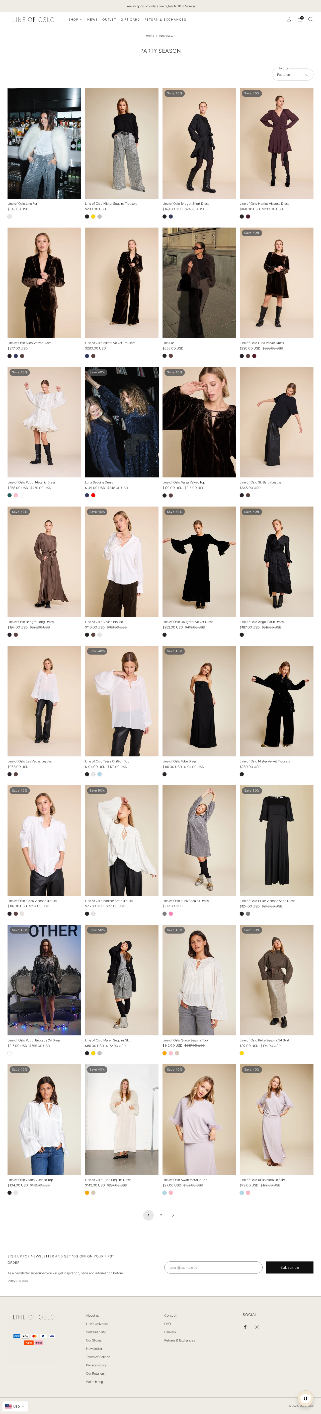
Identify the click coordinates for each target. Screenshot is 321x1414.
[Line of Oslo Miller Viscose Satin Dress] (276, 840)
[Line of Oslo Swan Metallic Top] (199, 1119)
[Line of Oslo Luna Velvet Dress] (276, 283)
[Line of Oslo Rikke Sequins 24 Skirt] (276, 980)
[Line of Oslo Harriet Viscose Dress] (276, 143)
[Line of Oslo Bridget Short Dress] (199, 143)
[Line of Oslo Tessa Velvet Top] (199, 422)
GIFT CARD (130, 19)
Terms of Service (98, 1357)
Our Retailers (95, 1373)
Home (150, 35)
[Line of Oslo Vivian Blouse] (122, 562)
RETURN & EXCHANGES (165, 19)
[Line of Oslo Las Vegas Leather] (44, 701)
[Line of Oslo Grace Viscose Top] (44, 1119)
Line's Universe (97, 1324)
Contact (170, 1315)
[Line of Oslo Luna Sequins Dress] (199, 840)
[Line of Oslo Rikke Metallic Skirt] (276, 1119)
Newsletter (94, 1349)
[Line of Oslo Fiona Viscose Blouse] (44, 840)
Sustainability (96, 1332)
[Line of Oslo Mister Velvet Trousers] (122, 283)
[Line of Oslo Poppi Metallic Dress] (44, 422)
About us (92, 1315)
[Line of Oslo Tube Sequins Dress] (122, 1119)
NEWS (92, 19)
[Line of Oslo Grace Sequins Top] (199, 980)
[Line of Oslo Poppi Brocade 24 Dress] (44, 980)
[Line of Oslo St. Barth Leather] (276, 422)
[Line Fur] (199, 283)
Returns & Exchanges (179, 1340)
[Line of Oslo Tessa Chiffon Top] (122, 701)
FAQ (167, 1324)
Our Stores (94, 1340)
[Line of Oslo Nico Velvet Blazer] (44, 283)
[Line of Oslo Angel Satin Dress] (276, 562)
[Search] (310, 19)
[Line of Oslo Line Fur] (44, 143)
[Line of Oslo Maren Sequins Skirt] (122, 980)
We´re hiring (94, 1382)
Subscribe (289, 1267)
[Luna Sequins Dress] (122, 422)
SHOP (73, 19)
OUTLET (109, 19)
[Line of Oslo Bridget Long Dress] (44, 562)
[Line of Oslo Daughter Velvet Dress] (199, 562)
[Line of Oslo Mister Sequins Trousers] (122, 143)
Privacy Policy (96, 1365)
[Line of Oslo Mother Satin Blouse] (122, 840)
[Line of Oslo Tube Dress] (199, 701)
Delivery (170, 1332)
